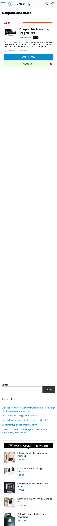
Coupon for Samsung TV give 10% (34, 31)
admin (11, 51)
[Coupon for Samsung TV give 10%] (10, 29)
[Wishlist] (53, 4)
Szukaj (5, 384)
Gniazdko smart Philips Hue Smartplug (31, 515)
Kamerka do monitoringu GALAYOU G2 (30, 470)
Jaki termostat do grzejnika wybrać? (20, 415)
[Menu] (3, 4)
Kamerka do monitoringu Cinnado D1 (34, 500)
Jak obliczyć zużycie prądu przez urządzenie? (25, 420)
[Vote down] (14, 23)
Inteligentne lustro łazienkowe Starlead (32, 454)
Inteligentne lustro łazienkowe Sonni (32, 485)
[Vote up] (19, 23)
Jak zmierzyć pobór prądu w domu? (20, 424)
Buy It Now (28, 56)
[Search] (47, 4)
